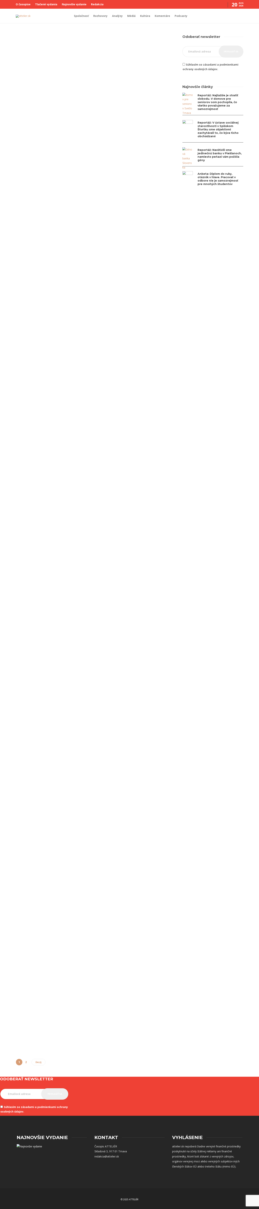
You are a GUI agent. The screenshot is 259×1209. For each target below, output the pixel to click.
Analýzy (117, 16)
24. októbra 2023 (127, 367)
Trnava (124, 446)
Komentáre (162, 16)
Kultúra (145, 16)
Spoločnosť (81, 16)
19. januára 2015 (127, 594)
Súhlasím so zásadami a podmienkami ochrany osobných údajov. (210, 67)
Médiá (131, 16)
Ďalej (38, 1062)
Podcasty (181, 16)
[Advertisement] (212, 225)
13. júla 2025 (125, 263)
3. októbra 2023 (127, 486)
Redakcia (97, 4)
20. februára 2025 (45, 415)
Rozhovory (100, 16)
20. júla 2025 (125, 137)
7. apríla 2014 (43, 1041)
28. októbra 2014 (127, 935)
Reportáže (24, 386)
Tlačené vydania (46, 4)
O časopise (23, 4)
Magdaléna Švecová (26, 142)
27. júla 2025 (43, 142)
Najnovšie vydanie (74, 4)
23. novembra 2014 (128, 764)
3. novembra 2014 (46, 872)
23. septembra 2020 (47, 603)
